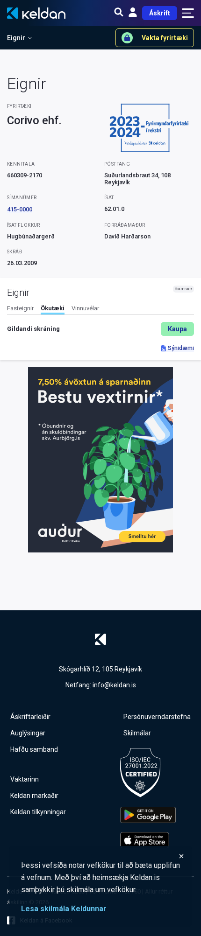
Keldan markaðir (34, 795)
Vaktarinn (24, 779)
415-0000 (19, 209)
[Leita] (118, 13)
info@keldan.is (114, 685)
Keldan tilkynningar (38, 812)
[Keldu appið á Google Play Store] (148, 815)
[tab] (20, 309)
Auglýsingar (27, 733)
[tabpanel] (100, 329)
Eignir (16, 38)
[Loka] (103, 856)
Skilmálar (137, 733)
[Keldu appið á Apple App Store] (148, 840)
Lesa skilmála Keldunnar (64, 908)
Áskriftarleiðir (30, 716)
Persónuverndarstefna (157, 716)
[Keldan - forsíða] (100, 639)
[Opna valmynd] (188, 13)
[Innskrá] (132, 13)
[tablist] (100, 310)
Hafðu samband (34, 749)
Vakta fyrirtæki (165, 38)
